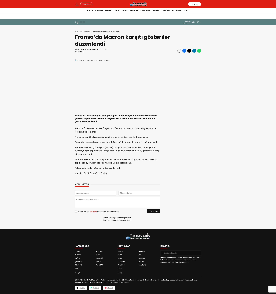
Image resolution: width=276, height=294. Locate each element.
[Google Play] (95, 288)
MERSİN (155, 10)
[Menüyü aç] (77, 4)
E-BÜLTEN (165, 246)
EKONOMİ (134, 10)
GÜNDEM (99, 10)
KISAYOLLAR (124, 246)
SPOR (117, 10)
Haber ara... (86, 4)
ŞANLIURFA (145, 10)
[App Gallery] (109, 288)
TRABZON (165, 10)
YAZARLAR (176, 10)
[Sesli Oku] (179, 51)
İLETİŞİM (77, 273)
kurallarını (93, 211)
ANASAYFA (78, 32)
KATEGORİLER (82, 246)
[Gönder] (198, 252)
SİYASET (108, 10)
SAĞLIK (125, 10)
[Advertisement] (210, 46)
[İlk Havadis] (138, 4)
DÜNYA (90, 10)
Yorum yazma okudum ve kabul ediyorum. (98, 211)
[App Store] (81, 288)
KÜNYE (187, 10)
